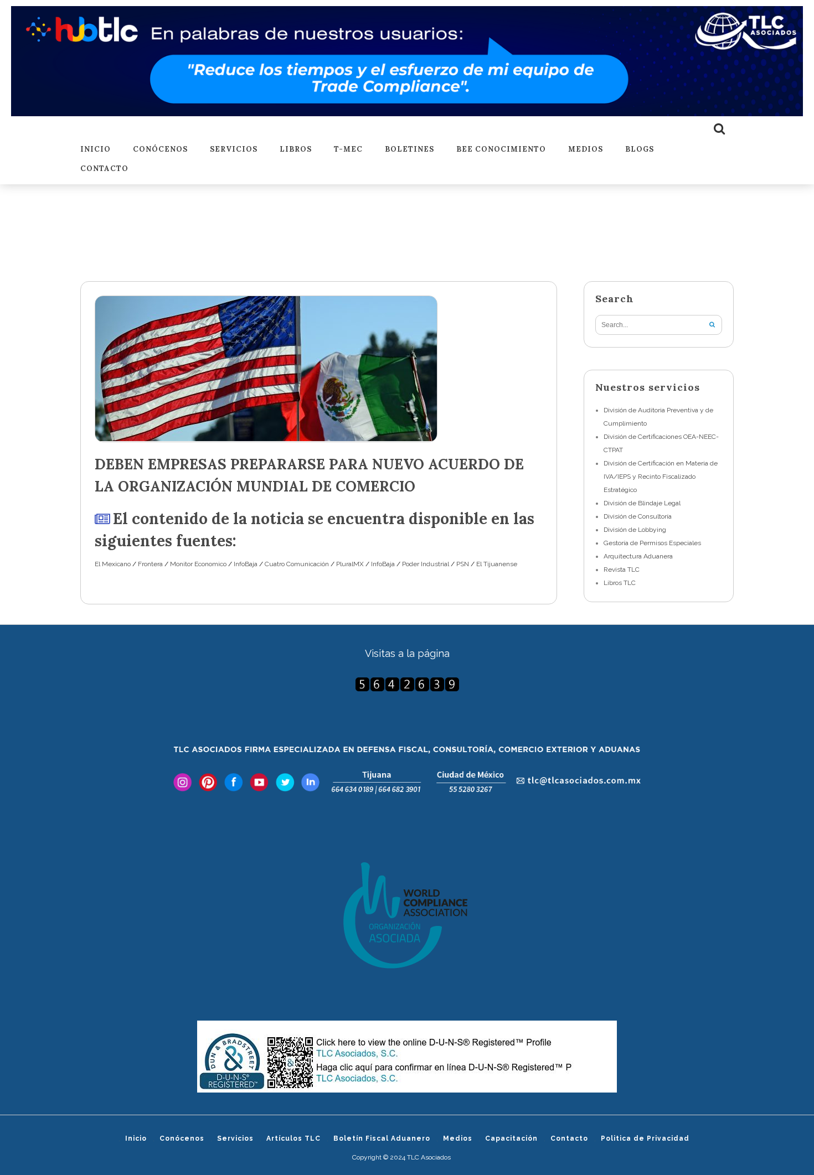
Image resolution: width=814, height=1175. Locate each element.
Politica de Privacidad (645, 1138)
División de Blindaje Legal (642, 503)
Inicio (95, 150)
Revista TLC (622, 569)
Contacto (104, 169)
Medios (585, 150)
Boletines (409, 150)
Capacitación (511, 1138)
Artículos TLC (293, 1138)
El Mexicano (113, 564)
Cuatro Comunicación (297, 564)
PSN (462, 564)
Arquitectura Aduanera (638, 556)
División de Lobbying (635, 530)
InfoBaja (245, 564)
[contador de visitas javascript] (407, 684)
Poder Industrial (425, 564)
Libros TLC (620, 583)
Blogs (639, 150)
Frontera (150, 564)
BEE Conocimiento (501, 150)
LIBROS (296, 150)
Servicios (233, 150)
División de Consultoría (638, 516)
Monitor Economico (198, 564)
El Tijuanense (496, 564)
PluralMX (350, 564)
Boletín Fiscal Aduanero (381, 1138)
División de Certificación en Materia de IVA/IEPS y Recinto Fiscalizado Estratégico (661, 476)
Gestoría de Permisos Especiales (652, 543)
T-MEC (348, 150)
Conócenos (160, 150)
